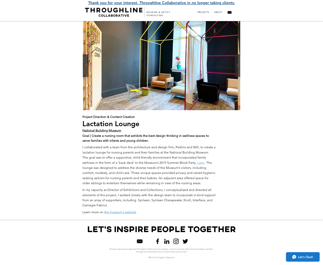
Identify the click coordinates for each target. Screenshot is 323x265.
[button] (161, 65)
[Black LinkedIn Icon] (166, 241)
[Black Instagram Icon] (176, 241)
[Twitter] (185, 241)
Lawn (201, 163)
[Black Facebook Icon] (157, 241)
